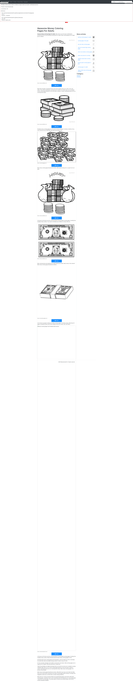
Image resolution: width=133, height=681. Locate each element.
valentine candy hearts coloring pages (84, 59)
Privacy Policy (20, 1)
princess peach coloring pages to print (84, 63)
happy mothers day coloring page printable (84, 71)
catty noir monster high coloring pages (84, 48)
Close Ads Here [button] (4, 2)
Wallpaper (79, 75)
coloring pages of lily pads (83, 40)
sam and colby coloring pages (84, 44)
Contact (14, 1)
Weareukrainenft (5, 1)
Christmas (79, 76)
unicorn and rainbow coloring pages (85, 51)
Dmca (11, 1)
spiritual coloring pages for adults (84, 37)
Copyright (26, 1)
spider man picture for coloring (84, 55)
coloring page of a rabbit (83, 67)
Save (57, 85)
